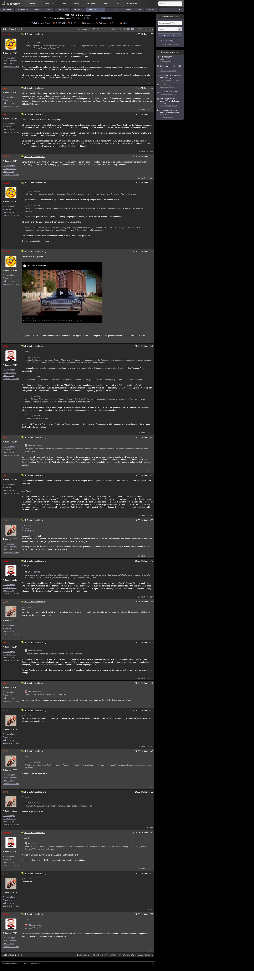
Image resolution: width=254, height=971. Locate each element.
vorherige (83, 29)
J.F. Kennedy (168, 86)
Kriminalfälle (62, 10)
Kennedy (81, 18)
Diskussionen (48, 4)
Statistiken (91, 4)
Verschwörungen (95, 10)
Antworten (103, 23)
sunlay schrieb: (34, 42)
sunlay (5, 88)
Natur (139, 10)
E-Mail (109, 18)
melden (150, 83)
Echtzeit (32, 4)
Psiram (74, 18)
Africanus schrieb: (35, 446)
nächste (147, 29)
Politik (36, 10)
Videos (76, 4)
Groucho (6, 34)
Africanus (6, 346)
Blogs (63, 4)
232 (128, 29)
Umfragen (152, 10)
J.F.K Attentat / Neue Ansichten (168, 59)
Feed (103, 18)
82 (94, 29)
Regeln (27, 963)
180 (105, 29)
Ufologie (127, 10)
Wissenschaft (22, 10)
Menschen (7, 10)
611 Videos (75, 23)
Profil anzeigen (9, 58)
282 (132, 29)
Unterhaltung (167, 10)
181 (109, 29)
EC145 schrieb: (34, 572)
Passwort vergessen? (170, 40)
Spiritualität (77, 10)
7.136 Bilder (61, 23)
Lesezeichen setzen (11, 67)
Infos (125, 23)
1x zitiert (141, 178)
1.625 (140, 29)
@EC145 (25, 566)
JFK (87, 18)
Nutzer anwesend (169, 17)
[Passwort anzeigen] (180, 31)
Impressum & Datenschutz (11, 963)
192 (124, 29)
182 (113, 29)
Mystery (48, 10)
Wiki (118, 4)
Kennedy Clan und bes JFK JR (171, 68)
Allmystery (13, 3)
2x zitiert (141, 110)
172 (101, 29)
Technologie (113, 10)
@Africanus (27, 525)
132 (97, 29)
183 (116, 29)
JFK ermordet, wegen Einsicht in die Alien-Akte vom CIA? (169, 113)
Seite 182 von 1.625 (11, 29)
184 (120, 29)
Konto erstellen (171, 44)
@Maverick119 (28, 531)
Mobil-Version (36, 963)
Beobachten (89, 23)
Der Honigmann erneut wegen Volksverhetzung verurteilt (169, 102)
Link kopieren (8, 64)
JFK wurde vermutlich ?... (170, 93)
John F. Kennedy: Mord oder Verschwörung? (171, 77)
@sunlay (25, 351)
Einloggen (171, 35)
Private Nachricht (9, 61)
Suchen (115, 23)
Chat (105, 4)
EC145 (5, 520)
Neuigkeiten (132, 4)
